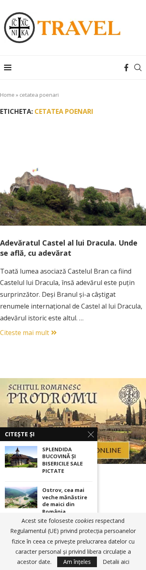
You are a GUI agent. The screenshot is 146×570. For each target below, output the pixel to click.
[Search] (138, 67)
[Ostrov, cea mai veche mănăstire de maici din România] (21, 497)
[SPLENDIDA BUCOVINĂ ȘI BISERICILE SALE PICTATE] (21, 457)
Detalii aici (116, 562)
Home (7, 94)
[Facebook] (126, 67)
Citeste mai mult (24, 332)
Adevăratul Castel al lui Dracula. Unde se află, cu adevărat (68, 248)
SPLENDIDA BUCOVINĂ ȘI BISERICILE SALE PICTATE (62, 460)
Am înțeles (77, 562)
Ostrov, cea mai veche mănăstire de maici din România (64, 501)
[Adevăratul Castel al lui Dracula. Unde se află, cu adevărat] (73, 177)
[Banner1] (73, 421)
